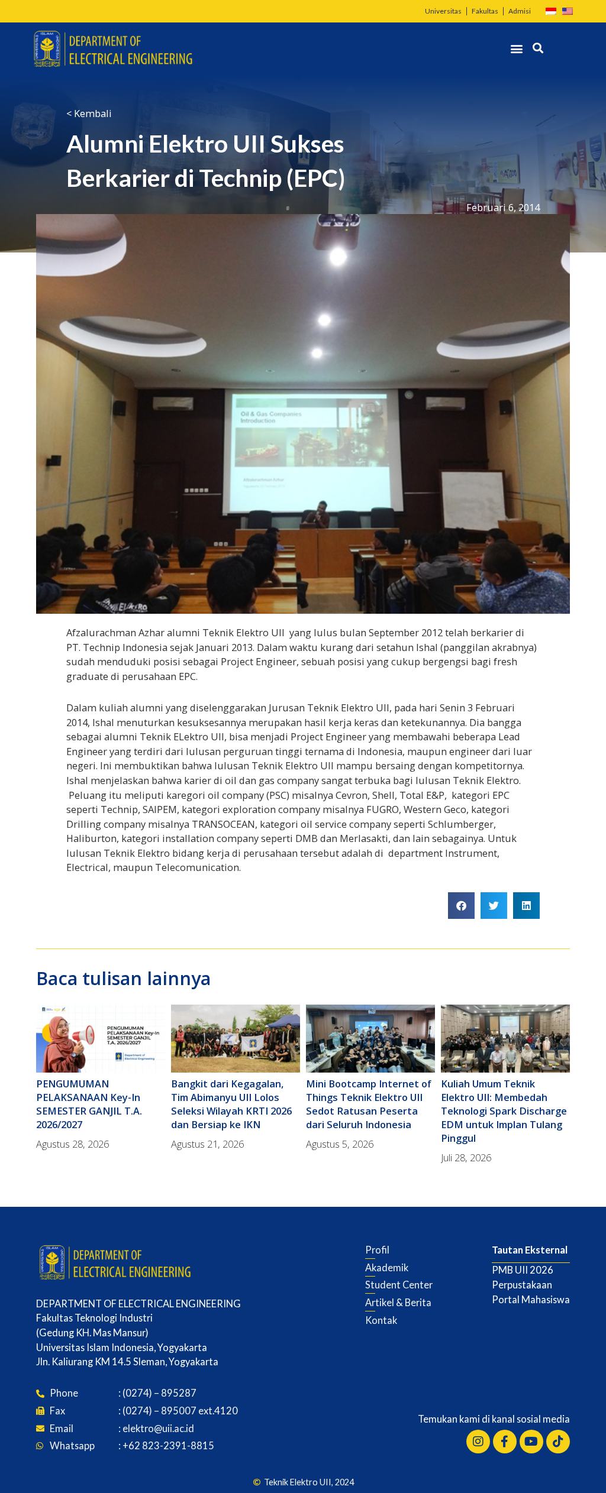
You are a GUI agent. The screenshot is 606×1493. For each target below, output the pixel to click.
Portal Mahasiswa (531, 1299)
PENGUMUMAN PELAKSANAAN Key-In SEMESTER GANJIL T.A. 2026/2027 (89, 1104)
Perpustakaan (522, 1284)
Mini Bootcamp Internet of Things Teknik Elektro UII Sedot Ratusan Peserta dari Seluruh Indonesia (368, 1104)
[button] (517, 49)
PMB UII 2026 (522, 1269)
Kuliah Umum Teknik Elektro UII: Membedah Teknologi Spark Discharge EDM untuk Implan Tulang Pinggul (504, 1111)
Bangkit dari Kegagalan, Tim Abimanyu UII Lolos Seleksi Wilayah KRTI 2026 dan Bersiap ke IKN (231, 1104)
